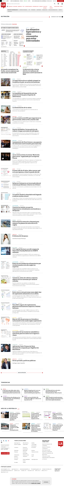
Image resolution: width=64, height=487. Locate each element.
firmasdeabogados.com (36, 469)
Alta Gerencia (25, 442)
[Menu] (8, 6)
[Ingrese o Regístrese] (62, 4)
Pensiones (33, 9)
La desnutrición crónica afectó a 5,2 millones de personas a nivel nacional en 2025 (32, 72)
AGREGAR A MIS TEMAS (56, 16)
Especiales (25, 450)
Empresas (16, 450)
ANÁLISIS (41, 6)
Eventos (33, 450)
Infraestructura (26, 454)
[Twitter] (4, 440)
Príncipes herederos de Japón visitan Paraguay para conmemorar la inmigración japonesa (15, 416)
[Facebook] (2, 440)
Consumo (16, 447)
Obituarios (25, 456)
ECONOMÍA (15, 6)
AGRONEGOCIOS (35, 6)
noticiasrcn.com (31, 470)
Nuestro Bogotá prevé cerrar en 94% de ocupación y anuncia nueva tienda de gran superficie (32, 391)
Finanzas (16, 451)
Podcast (16, 459)
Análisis (33, 442)
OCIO (23, 6)
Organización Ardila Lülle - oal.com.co (58, 469)
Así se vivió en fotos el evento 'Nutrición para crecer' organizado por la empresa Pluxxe (26, 156)
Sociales (16, 462)
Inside (33, 454)
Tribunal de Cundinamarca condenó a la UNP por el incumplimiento (14, 427)
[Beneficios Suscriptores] (58, 3)
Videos (24, 462)
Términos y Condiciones (47, 451)
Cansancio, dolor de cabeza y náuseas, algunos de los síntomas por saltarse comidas (25, 279)
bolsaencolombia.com (46, 469)
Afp (29, 9)
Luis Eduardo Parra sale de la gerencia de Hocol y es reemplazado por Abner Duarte (54, 391)
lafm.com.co (37, 470)
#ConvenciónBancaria (53, 9)
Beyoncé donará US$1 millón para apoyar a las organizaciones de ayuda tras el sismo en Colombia (36, 428)
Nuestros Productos (46, 447)
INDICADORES (57, 6)
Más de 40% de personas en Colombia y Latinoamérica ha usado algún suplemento (27, 320)
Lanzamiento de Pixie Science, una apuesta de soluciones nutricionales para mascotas (27, 143)
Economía (34, 447)
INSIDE (61, 6)
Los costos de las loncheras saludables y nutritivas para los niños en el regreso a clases (25, 333)
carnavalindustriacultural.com (7, 470)
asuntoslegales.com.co (5, 469)
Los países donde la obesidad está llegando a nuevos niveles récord (26, 195)
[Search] (54, 3)
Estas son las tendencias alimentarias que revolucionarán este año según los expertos (26, 265)
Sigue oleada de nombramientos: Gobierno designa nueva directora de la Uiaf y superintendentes (54, 398)
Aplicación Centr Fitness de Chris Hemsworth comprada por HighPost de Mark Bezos (25, 347)
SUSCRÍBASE (60, 0)
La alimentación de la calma (22, 107)
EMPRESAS (20, 6)
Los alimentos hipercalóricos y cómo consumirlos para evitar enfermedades (33, 35)
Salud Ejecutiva (35, 459)
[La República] (3, 7)
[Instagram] (9, 440)
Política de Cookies (35, 483)
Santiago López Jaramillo (18, 363)
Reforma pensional (23, 9)
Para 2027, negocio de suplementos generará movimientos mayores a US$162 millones (26, 306)
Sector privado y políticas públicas (24, 360)
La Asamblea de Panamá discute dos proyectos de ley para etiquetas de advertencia (24, 94)
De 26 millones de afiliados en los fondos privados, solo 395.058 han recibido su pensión (11, 398)
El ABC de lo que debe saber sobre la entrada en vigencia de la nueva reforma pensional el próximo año (11, 391)
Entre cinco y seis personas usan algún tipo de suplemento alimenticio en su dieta (26, 293)
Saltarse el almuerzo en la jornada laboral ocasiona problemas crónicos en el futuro (26, 184)
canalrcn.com (17, 470)
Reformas (10, 11)
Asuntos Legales (17, 444)
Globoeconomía (35, 451)
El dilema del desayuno (20, 236)
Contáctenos (45, 448)
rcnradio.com (23, 470)
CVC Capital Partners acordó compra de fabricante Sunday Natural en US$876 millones (25, 250)
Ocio (33, 456)
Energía (60, 9)
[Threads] (2, 442)
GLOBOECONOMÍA (28, 6)
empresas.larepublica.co (25, 469)
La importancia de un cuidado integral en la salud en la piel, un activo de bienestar (26, 81)
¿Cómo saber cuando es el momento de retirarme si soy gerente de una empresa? (57, 427)
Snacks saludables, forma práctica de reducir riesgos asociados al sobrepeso (25, 130)
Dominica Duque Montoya (19, 238)
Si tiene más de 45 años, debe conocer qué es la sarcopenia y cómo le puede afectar (26, 171)
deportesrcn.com (4, 472)
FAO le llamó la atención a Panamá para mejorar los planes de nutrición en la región (25, 223)
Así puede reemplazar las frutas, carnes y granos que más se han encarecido (10, 71)
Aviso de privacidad (46, 450)
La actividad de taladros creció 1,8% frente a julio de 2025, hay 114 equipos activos (36, 416)
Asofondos (39, 9)
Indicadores (16, 454)
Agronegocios (17, 442)
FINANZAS (11, 6)
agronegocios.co (15, 469)
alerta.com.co (44, 470)
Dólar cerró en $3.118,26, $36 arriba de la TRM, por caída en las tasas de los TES (32, 398)
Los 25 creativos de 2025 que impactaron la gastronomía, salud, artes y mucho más (26, 118)
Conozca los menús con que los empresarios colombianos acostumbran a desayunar (26, 208)
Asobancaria (44, 9)
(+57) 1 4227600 (4, 449)
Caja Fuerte (25, 444)
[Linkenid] (7, 440)
